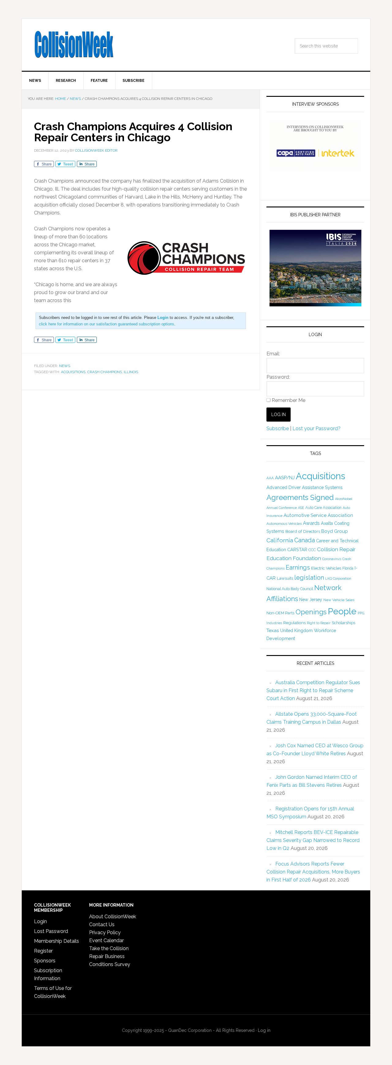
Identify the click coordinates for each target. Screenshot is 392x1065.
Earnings (298, 567)
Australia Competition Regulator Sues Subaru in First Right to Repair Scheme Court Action (313, 690)
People (342, 611)
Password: (278, 377)
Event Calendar (106, 940)
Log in (264, 1030)
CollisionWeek (74, 45)
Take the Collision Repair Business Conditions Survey (109, 956)
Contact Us (102, 924)
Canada (304, 540)
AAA (270, 478)
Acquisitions (73, 372)
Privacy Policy (105, 932)
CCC (312, 550)
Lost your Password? (316, 428)
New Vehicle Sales (338, 600)
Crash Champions (104, 372)
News (64, 366)
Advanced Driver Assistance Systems (304, 487)
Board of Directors (302, 531)
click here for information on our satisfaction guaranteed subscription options (106, 324)
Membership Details (56, 941)
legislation (309, 577)
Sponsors (44, 961)
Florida (347, 568)
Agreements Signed (300, 497)
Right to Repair (318, 623)
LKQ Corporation (338, 579)
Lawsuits (285, 578)
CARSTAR (297, 549)
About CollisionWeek (112, 916)
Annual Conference (281, 508)
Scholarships (343, 622)
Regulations (294, 622)
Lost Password (51, 931)
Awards (311, 523)
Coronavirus (331, 559)
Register (43, 951)
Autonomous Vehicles (284, 523)
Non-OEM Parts (280, 613)
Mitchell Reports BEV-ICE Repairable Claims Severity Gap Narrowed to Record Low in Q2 (313, 840)
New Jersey (310, 599)
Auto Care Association (323, 508)
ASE (301, 508)
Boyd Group (334, 531)
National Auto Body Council (289, 588)
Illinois (131, 372)
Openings (311, 612)
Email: (273, 354)
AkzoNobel (343, 499)
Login (40, 921)
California (279, 540)
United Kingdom (296, 630)
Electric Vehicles (326, 568)
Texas (272, 630)
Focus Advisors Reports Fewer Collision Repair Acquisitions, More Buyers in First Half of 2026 (313, 872)
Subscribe (277, 428)
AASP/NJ (285, 477)
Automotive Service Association (318, 515)
